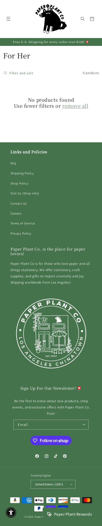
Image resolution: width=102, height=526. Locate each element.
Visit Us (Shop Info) (24, 193)
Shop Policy (19, 183)
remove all (75, 106)
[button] (8, 18)
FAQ (13, 163)
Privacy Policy (20, 233)
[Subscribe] (83, 425)
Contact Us (18, 203)
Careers (15, 213)
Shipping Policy (22, 173)
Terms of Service (22, 223)
